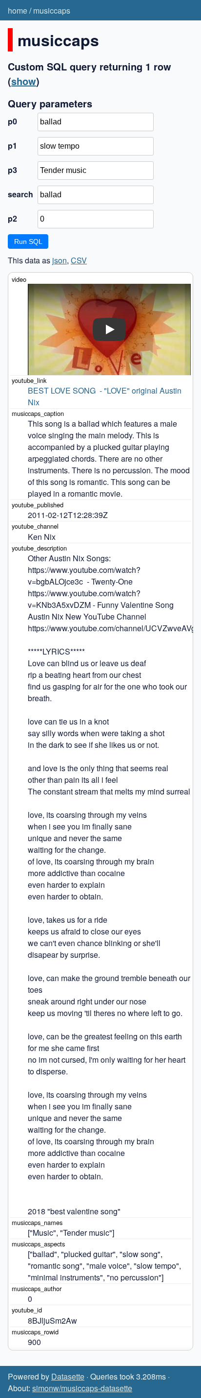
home (17, 10)
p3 (12, 169)
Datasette (67, 1376)
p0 (12, 121)
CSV (79, 260)
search (20, 194)
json (59, 260)
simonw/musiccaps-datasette (82, 1388)
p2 (12, 218)
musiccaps (51, 10)
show (23, 81)
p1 (12, 145)
